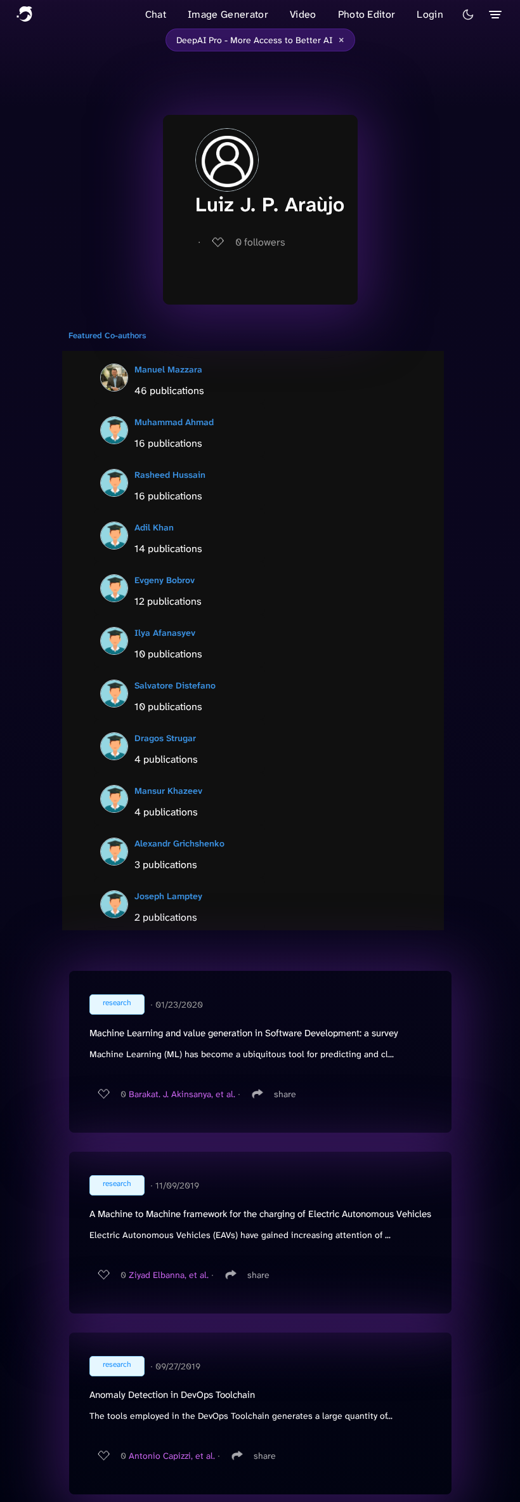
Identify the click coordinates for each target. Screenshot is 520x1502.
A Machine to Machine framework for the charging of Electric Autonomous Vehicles (260, 1214)
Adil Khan (154, 527)
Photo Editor (367, 14)
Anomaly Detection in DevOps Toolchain (172, 1394)
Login (430, 14)
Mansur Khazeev (168, 790)
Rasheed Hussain (169, 474)
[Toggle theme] (468, 14)
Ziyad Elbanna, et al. (169, 1275)
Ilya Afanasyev (164, 632)
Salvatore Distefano (175, 685)
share (285, 1094)
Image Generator (228, 14)
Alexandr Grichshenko (179, 843)
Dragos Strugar (165, 738)
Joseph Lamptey (168, 896)
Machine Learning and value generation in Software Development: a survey (243, 1033)
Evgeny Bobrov (164, 580)
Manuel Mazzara (168, 369)
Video (303, 14)
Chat (155, 14)
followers (260, 242)
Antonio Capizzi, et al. (172, 1455)
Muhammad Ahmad (174, 422)
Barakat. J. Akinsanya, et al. (182, 1094)
